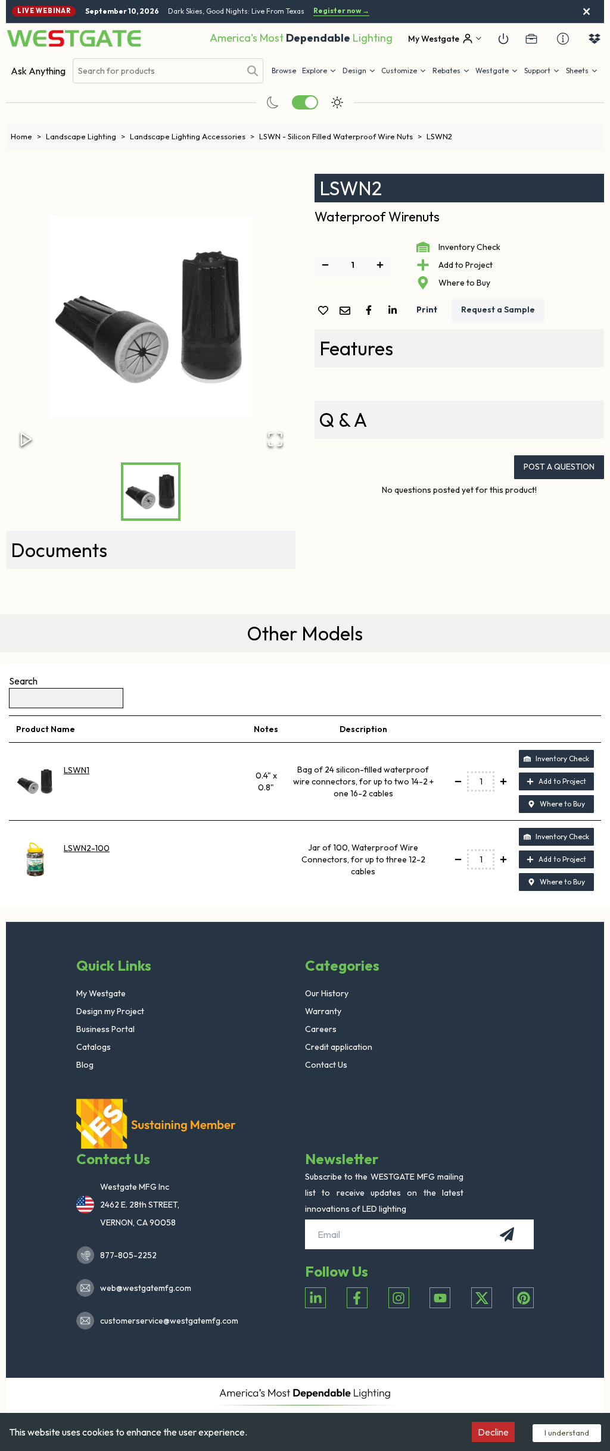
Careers (321, 1029)
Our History (326, 993)
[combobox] (156, 71)
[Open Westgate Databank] (594, 38)
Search (23, 681)
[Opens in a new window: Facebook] (357, 1297)
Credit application (338, 1047)
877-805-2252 (128, 1255)
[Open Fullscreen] (275, 439)
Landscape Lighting (85, 136)
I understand (566, 1432)
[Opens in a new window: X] (481, 1297)
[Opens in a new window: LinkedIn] (315, 1297)
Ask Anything (38, 71)
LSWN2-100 (87, 848)
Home (26, 136)
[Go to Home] (74, 38)
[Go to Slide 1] (150, 491)
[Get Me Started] (503, 39)
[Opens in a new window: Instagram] (398, 1297)
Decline (493, 1432)
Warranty (323, 1011)
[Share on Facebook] (371, 310)
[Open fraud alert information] (562, 38)
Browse (284, 70)
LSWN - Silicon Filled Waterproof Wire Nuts (340, 136)
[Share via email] (347, 311)
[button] (451, 70)
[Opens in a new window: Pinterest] (523, 1297)
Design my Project (110, 1011)
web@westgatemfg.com (145, 1288)
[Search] (252, 70)
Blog (85, 1064)
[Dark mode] (272, 102)
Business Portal (105, 1029)
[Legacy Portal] (531, 38)
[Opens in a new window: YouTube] (440, 1297)
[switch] (305, 102)
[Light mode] (337, 102)
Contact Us (326, 1064)
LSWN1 (76, 770)
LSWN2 (439, 136)
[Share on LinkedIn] (395, 310)
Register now (341, 11)
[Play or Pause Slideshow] (26, 439)
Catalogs (93, 1047)
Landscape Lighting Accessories (192, 136)
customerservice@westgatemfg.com (165, 1320)
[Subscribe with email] (507, 1234)
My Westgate (101, 993)
